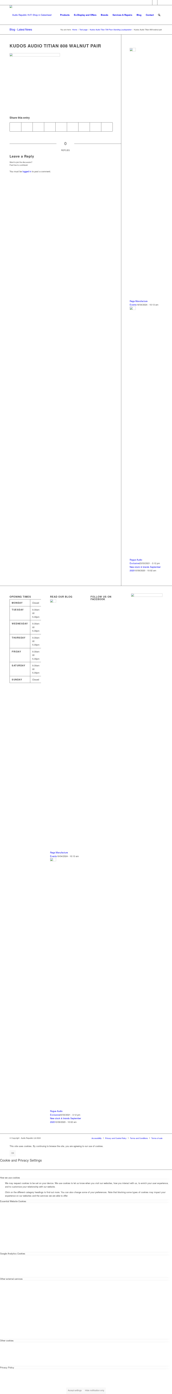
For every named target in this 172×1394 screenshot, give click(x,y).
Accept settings (75, 1390)
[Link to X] (149, 2)
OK (12, 1152)
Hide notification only (94, 1390)
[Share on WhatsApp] (38, 127)
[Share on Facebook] (15, 127)
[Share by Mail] (107, 127)
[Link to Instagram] (159, 2)
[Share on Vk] (84, 127)
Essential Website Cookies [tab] (13, 1201)
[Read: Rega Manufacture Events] (133, 50)
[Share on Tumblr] (72, 127)
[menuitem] (65, 15)
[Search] (159, 15)
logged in (27, 171)
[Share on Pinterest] (49, 127)
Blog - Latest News (21, 29)
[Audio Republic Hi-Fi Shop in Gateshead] (30, 15)
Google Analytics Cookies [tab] (12, 1253)
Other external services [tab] (11, 1278)
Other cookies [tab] (7, 1340)
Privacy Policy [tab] (7, 1367)
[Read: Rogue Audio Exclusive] (133, 309)
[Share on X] (27, 127)
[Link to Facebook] (154, 2)
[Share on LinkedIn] (61, 127)
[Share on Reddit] (95, 127)
